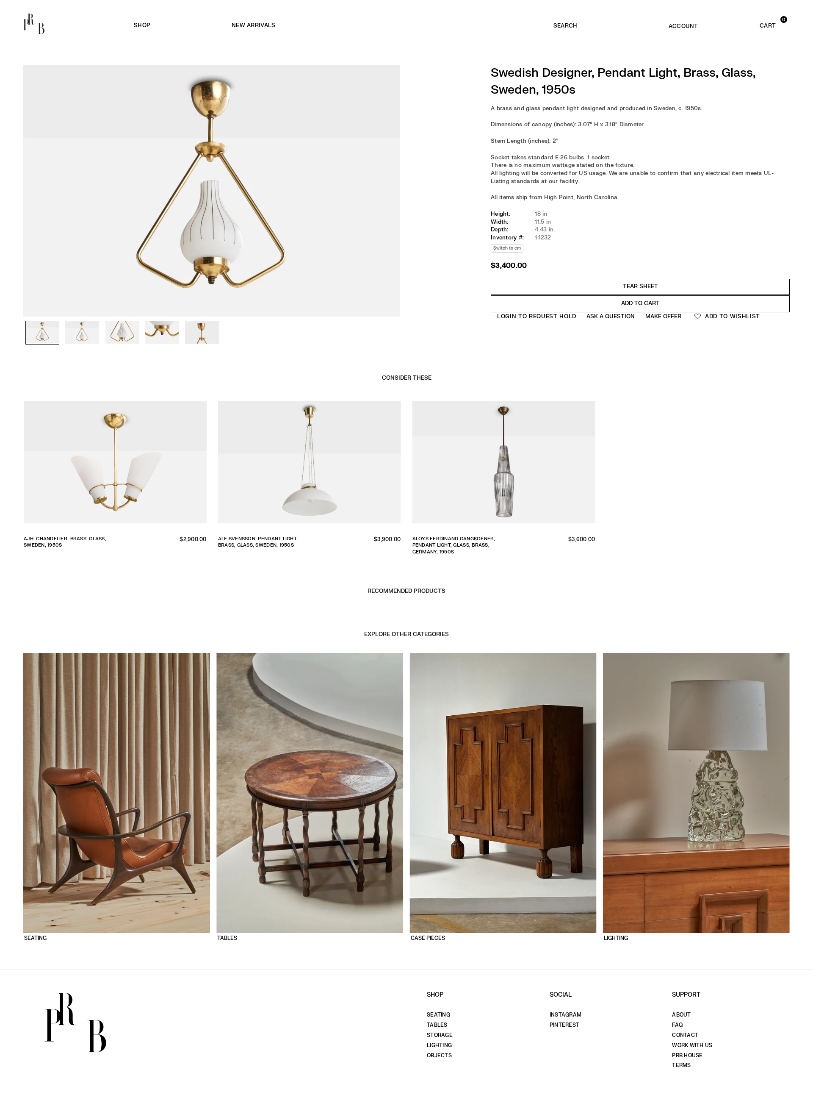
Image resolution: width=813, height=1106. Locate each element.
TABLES (437, 1025)
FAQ (677, 1025)
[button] (751, 23)
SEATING (438, 1015)
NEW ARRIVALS (253, 25)
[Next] (389, 165)
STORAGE (440, 1035)
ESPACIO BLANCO (393, 25)
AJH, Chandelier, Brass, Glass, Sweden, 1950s (65, 542)
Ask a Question (610, 316)
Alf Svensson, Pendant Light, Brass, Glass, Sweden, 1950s (258, 542)
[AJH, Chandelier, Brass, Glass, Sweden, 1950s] (115, 465)
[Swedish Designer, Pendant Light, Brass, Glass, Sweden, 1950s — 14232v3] (122, 333)
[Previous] (34, 165)
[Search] (565, 23)
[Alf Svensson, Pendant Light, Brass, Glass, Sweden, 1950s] (309, 465)
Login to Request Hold (536, 316)
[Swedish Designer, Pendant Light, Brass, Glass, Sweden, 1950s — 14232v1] (42, 333)
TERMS (681, 1065)
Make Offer (663, 316)
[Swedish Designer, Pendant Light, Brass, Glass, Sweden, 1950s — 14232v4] (162, 333)
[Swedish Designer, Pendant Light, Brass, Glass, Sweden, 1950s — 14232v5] (202, 333)
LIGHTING (439, 1045)
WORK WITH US (692, 1045)
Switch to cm (507, 247)
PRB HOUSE (687, 1055)
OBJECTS (439, 1055)
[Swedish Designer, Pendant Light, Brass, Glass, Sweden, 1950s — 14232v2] (82, 333)
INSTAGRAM (565, 1015)
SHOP (142, 25)
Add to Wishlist (731, 316)
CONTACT (685, 1035)
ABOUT (681, 1015)
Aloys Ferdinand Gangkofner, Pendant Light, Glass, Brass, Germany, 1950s (453, 545)
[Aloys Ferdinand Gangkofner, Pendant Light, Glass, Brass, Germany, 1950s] (503, 465)
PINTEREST (564, 1025)
